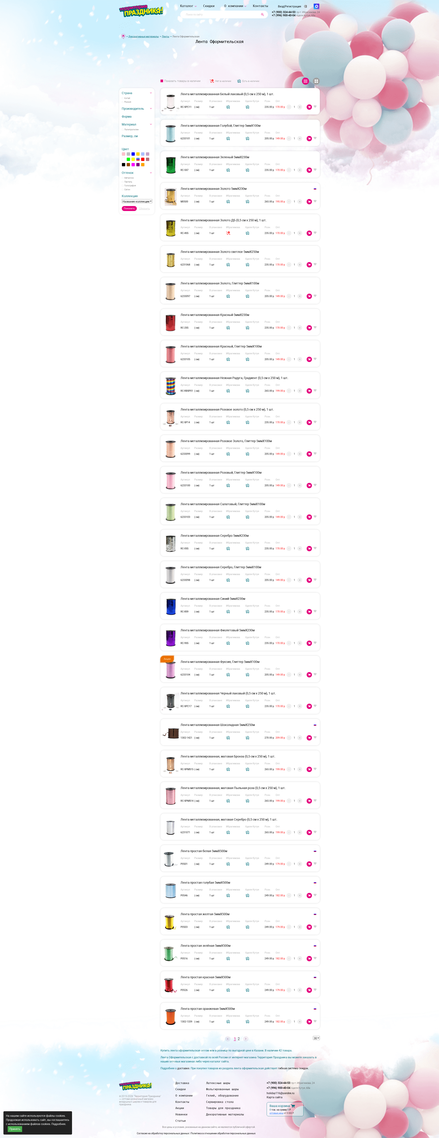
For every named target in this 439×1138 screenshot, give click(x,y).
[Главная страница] (123, 36)
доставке (183, 1068)
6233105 (185, 359)
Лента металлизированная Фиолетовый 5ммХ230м (218, 630)
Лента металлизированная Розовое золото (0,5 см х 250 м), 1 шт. (227, 409)
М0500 (184, 201)
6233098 (185, 580)
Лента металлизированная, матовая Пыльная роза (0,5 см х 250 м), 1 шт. (233, 788)
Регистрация (293, 6)
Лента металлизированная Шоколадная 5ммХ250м (218, 725)
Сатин (127, 190)
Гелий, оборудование (222, 1095)
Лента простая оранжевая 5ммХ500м (208, 1008)
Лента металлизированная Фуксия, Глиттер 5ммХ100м (220, 662)
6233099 (185, 454)
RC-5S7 (184, 170)
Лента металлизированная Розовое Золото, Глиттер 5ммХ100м (226, 441)
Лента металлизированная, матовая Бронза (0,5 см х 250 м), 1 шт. (228, 756)
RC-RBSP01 (187, 390)
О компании (233, 6)
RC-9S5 (184, 643)
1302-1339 (186, 1021)
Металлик (129, 178)
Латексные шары (218, 1083)
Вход (281, 6)
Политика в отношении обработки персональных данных (223, 1133)
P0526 (184, 990)
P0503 (184, 927)
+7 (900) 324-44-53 (283, 12)
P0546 (184, 895)
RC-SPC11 (186, 107)
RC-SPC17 (186, 706)
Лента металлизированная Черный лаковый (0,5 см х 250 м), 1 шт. (228, 693)
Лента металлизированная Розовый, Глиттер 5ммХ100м (221, 472)
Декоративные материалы (143, 36)
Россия (127, 102)
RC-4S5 (184, 233)
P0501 (184, 864)
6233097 (185, 296)
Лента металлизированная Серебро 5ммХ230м (215, 535)
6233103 (185, 517)
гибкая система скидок (293, 1068)
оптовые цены (276, 1113)
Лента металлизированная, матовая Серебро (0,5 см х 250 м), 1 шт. (229, 819)
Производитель (133, 108)
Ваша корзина (280, 1106)
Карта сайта (274, 1097)
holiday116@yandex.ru (280, 1093)
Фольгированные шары (222, 1089)
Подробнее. (58, 1124)
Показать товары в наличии (182, 81)
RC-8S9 (184, 611)
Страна (127, 93)
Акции (179, 1108)
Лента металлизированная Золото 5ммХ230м (214, 188)
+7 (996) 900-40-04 (283, 15)
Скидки (209, 6)
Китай (127, 98)
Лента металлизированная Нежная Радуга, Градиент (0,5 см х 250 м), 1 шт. (234, 378)
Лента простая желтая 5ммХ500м (205, 914)
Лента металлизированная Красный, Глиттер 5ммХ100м (221, 346)
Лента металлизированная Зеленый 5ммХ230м (215, 157)
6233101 (185, 138)
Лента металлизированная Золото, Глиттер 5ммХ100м (220, 283)
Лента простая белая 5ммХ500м (204, 851)
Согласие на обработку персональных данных (163, 1133)
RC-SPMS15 (187, 769)
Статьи (180, 1120)
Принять (14, 1129)
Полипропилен (131, 130)
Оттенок (128, 172)
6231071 (185, 832)
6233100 (185, 485)
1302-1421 (186, 737)
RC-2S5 (184, 327)
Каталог (186, 6)
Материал (129, 124)
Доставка (182, 1083)
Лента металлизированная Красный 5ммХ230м (215, 315)
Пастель (128, 182)
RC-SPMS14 (187, 800)
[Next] (245, 1038)
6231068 (185, 264)
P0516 (184, 958)
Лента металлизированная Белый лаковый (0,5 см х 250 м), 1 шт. (227, 94)
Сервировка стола (220, 1102)
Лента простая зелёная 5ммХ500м (205, 945)
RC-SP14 (185, 422)
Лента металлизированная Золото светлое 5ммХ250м (220, 252)
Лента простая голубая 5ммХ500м (205, 882)
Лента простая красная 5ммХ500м (205, 977)
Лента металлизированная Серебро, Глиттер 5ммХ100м (221, 567)
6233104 (185, 674)
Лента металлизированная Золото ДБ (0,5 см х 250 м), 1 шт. (223, 220)
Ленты (165, 36)
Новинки (181, 1114)
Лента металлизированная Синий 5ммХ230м (213, 598)
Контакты (260, 6)
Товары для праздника (223, 1108)
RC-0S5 (184, 548)
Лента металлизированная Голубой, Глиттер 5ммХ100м (220, 125)
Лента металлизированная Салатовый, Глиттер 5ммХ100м (223, 504)
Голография (130, 186)
